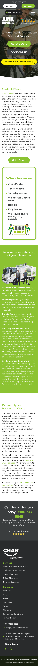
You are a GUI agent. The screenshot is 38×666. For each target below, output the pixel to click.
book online (7, 485)
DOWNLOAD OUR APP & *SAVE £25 (18, 62)
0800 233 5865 (19, 2)
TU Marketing (29, 662)
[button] (31, 12)
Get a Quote (28, 6)
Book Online (10, 6)
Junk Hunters (8, 94)
